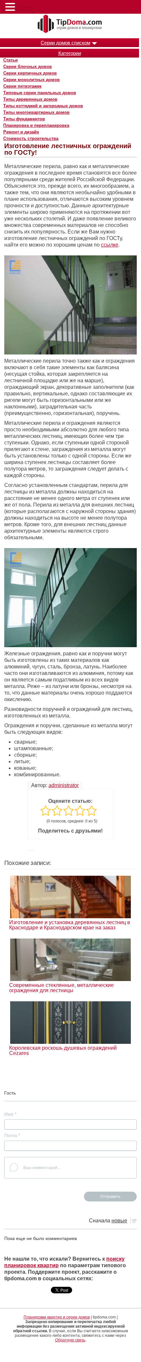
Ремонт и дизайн (21, 131)
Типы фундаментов (24, 118)
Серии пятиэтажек (22, 86)
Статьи (10, 60)
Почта (12, 1135)
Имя (10, 1114)
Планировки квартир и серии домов (57, 1317)
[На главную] (70, 24)
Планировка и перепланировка (36, 125)
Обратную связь (70, 1340)
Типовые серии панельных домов (39, 92)
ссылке (109, 245)
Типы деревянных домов (30, 99)
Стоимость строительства (30, 138)
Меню (26, 8)
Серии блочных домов (27, 66)
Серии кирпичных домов (30, 73)
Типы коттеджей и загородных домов (43, 105)
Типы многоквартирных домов (36, 112)
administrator (64, 785)
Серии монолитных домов (31, 79)
